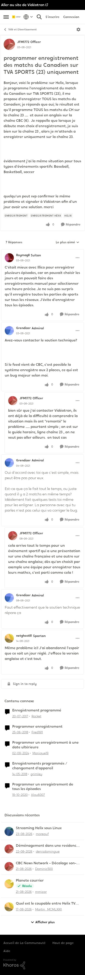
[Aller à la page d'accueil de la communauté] (16, 17)
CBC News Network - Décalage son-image (46, 863)
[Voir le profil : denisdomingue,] (9, 848)
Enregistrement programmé (36, 710)
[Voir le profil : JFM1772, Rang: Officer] (9, 44)
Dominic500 (44, 869)
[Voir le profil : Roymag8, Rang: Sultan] (9, 257)
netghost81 (24, 636)
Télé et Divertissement (22, 29)
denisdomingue (48, 851)
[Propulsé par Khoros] (42, 964)
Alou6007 (38, 795)
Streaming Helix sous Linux (39, 828)
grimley (36, 774)
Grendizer (23, 328)
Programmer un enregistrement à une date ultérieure (45, 744)
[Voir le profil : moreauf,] (9, 831)
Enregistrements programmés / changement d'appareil (39, 765)
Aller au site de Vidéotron (22, 4)
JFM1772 (23, 42)
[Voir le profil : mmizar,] (9, 883)
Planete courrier (30, 880)
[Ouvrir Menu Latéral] (6, 17)
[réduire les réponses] (42, 251)
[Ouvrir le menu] (78, 29)
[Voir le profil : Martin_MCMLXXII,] (9, 906)
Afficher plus (45, 922)
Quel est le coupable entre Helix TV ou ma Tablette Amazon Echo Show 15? (46, 903)
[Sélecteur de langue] (28, 16)
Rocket (36, 716)
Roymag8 (23, 255)
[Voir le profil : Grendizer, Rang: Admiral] (9, 330)
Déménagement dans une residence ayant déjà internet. (47, 845)
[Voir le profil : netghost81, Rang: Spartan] (9, 638)
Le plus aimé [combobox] (67, 242)
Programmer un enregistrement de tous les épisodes (42, 786)
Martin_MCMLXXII (48, 909)
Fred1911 (37, 732)
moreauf (42, 834)
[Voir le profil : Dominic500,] (9, 866)
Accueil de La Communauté (24, 943)
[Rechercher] (39, 17)
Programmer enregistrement (37, 726)
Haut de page (63, 943)
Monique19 (40, 753)
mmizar (41, 892)
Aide (6, 951)
